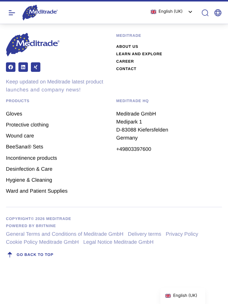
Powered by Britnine (31, 226)
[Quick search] (205, 12)
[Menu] (12, 13)
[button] (218, 13)
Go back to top (35, 254)
